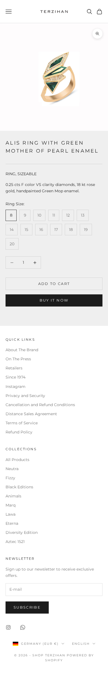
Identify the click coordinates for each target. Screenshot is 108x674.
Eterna (12, 523)
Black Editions (19, 486)
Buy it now (54, 300)
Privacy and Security (25, 395)
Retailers (14, 368)
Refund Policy (19, 432)
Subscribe (27, 607)
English (81, 644)
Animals (13, 496)
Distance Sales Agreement (31, 413)
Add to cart (54, 283)
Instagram (15, 386)
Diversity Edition (22, 532)
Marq (11, 505)
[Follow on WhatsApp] (22, 627)
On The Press (18, 358)
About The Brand (22, 349)
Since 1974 (15, 377)
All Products (17, 459)
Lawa (11, 514)
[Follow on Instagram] (8, 627)
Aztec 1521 (15, 541)
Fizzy (10, 477)
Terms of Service (22, 422)
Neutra (12, 468)
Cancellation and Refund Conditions (40, 404)
